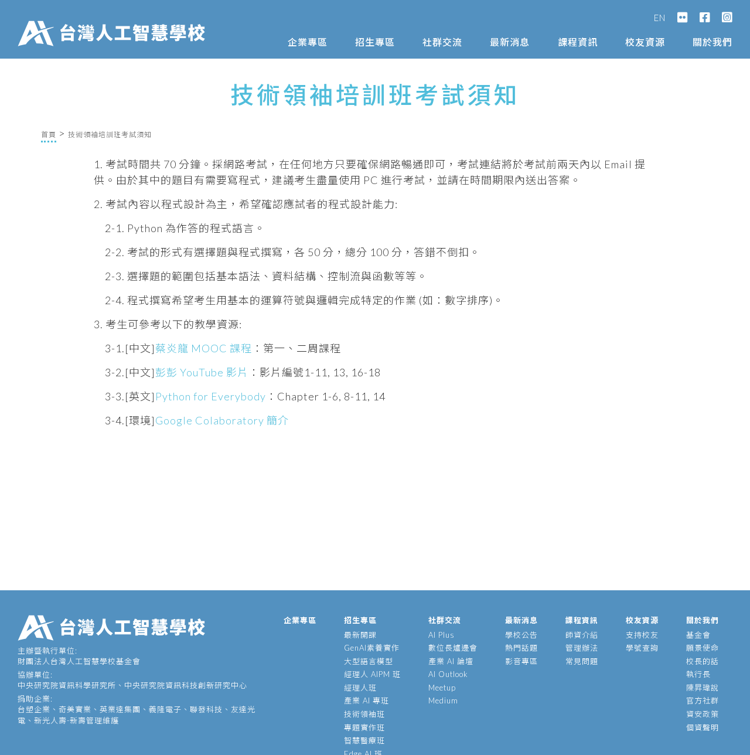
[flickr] (682, 17)
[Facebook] (705, 17)
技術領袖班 (364, 714)
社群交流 (442, 41)
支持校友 (642, 635)
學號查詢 (642, 647)
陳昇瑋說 (702, 687)
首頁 (48, 134)
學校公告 (521, 635)
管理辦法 (581, 647)
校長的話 (702, 661)
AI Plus (441, 635)
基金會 (698, 635)
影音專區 (521, 661)
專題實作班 (364, 727)
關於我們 (712, 41)
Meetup (442, 687)
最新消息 (510, 41)
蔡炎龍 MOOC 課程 (203, 348)
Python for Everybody (210, 396)
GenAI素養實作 (372, 647)
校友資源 (645, 41)
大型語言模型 (368, 661)
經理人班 (360, 687)
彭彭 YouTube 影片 (201, 372)
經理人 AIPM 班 (372, 674)
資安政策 (702, 714)
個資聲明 (702, 727)
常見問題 (581, 661)
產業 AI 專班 (366, 700)
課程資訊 (578, 41)
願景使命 (702, 647)
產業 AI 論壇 (450, 661)
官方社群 (702, 700)
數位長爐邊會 (453, 647)
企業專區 (308, 41)
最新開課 (360, 635)
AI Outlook (448, 674)
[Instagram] (727, 17)
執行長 (698, 674)
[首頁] (114, 21)
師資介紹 (581, 635)
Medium (443, 700)
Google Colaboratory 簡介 (222, 420)
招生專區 (375, 41)
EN (660, 17)
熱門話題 (521, 647)
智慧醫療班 (364, 740)
